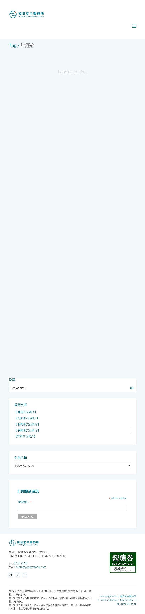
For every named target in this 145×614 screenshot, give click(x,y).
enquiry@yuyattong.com (31, 567)
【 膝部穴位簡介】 (25, 412)
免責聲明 (14, 591)
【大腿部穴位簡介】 (27, 418)
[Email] (24, 575)
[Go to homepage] (26, 14)
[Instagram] (17, 575)
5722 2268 (20, 563)
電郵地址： (24, 502)
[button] (134, 26)
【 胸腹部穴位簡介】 (27, 430)
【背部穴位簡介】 (25, 436)
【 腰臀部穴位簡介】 (27, 424)
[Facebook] (10, 575)
